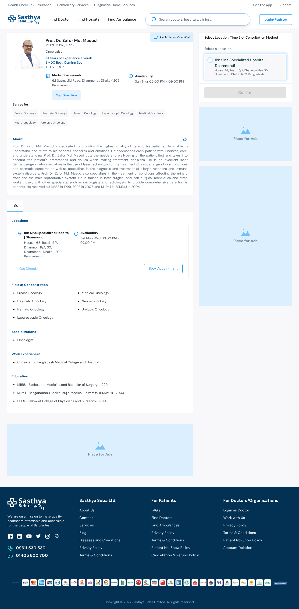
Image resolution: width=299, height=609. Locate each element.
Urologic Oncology (95, 309)
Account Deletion (237, 547)
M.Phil (60, 45)
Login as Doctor (236, 510)
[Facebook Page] (10, 536)
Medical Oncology (95, 293)
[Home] (24, 19)
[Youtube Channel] (29, 536)
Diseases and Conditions (100, 540)
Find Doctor (60, 19)
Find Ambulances (165, 525)
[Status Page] (57, 536)
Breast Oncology (29, 293)
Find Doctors (162, 517)
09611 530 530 (31, 548)
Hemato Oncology (31, 309)
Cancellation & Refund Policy (175, 555)
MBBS (50, 45)
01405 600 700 (32, 555)
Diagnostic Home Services (114, 5)
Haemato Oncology (31, 301)
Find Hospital (89, 19)
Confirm (245, 92)
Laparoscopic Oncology (35, 317)
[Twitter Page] (38, 536)
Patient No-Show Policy (170, 547)
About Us (87, 510)
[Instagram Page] (47, 536)
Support (285, 5)
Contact (86, 517)
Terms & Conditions (95, 555)
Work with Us (234, 517)
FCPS (70, 45)
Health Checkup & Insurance (29, 5)
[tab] (15, 206)
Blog (82, 532)
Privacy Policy (90, 547)
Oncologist (25, 340)
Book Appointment (163, 268)
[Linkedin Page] (19, 536)
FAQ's (155, 510)
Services (86, 525)
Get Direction (66, 95)
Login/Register (275, 19)
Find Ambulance (122, 19)
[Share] (185, 139)
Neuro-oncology (94, 301)
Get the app (262, 5)
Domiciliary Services (73, 5)
